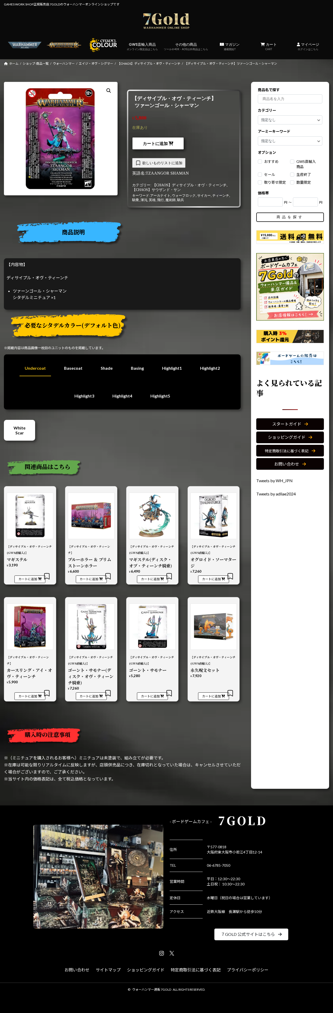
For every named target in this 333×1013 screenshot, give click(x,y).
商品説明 (73, 232)
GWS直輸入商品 (142, 46)
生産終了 (303, 174)
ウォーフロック (184, 195)
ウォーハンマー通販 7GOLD (151, 989)
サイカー (204, 195)
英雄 (152, 200)
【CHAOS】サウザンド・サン (156, 190)
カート (271, 46)
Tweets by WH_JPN (274, 480)
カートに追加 (155, 143)
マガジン (232, 46)
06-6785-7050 (218, 865)
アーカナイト (160, 195)
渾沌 (143, 200)
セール (269, 174)
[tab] (124, 233)
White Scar (19, 430)
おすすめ (271, 161)
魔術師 (170, 200)
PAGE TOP (320, 978)
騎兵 (180, 200)
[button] (290, 424)
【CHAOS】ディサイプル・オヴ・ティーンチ (189, 185)
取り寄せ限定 (275, 182)
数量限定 (303, 182)
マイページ (308, 46)
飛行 (160, 200)
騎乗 (135, 200)
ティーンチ (220, 195)
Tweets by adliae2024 (276, 493)
